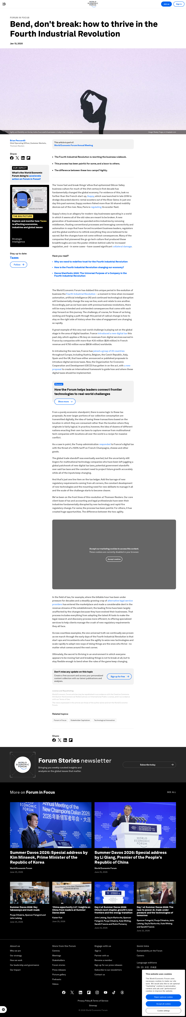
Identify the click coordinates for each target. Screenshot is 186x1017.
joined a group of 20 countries (109, 351)
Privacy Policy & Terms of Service (93, 1001)
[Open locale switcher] (3, 1009)
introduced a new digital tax (112, 333)
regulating (96, 207)
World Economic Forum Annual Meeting (73, 145)
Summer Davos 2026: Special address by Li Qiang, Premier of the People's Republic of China (131, 857)
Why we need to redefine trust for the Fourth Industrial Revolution (91, 261)
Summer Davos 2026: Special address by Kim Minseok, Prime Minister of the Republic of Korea (49, 857)
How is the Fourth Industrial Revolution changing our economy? (89, 267)
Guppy (90, 196)
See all (171, 792)
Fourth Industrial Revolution (81, 294)
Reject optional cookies (163, 997)
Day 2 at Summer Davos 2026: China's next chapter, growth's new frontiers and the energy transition (114, 910)
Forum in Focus (19, 17)
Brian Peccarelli (17, 140)
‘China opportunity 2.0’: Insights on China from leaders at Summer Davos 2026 (71, 910)
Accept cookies (114, 559)
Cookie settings (163, 1011)
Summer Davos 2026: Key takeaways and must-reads (24, 908)
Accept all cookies (163, 1004)
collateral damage (122, 246)
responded (105, 444)
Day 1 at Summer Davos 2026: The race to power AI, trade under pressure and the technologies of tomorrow (155, 911)
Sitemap (93, 1005)
